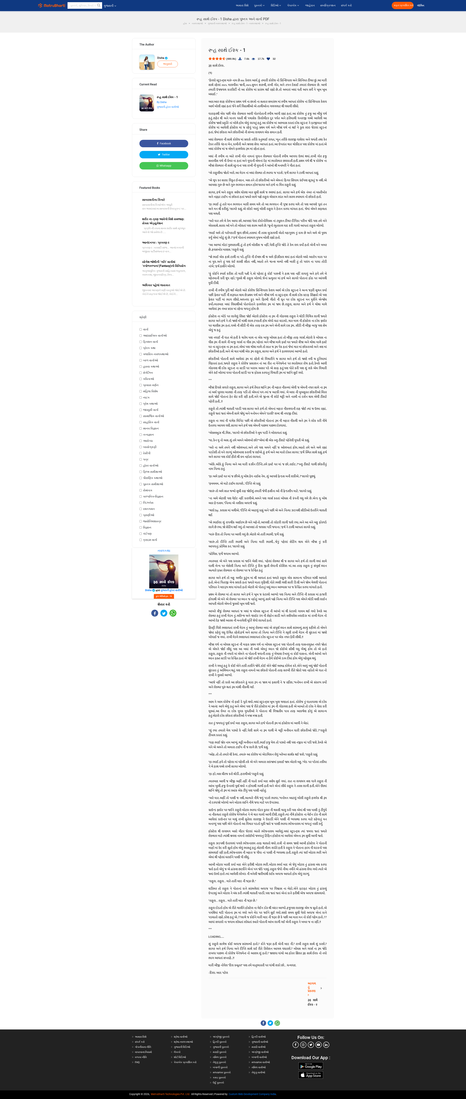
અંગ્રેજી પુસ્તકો (221, 1036)
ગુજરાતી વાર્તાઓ (260, 1041)
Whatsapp (165, 165)
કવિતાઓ (148, 379)
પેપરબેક (292, 5)
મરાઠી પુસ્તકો (219, 1052)
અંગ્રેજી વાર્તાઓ (260, 1052)
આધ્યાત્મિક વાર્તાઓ (155, 335)
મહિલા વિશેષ (150, 391)
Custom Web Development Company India (252, 1094)
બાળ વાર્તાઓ (150, 360)
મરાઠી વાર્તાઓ (259, 1046)
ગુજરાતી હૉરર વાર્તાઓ (168, 106)
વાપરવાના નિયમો (144, 1052)
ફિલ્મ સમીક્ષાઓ (152, 471)
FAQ (137, 1062)
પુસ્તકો (258, 5)
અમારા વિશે (242, 5)
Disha (161, 58)
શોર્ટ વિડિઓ (180, 1057)
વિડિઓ (275, 5)
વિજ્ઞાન (147, 527)
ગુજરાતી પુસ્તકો (221, 1046)
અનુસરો (167, 64)
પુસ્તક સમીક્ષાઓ (153, 484)
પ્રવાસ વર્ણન (151, 385)
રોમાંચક (147, 490)
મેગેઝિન (148, 372)
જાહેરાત (310, 5)
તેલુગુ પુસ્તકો (219, 1062)
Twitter (165, 154)
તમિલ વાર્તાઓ (259, 1067)
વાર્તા (145, 329)
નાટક (146, 397)
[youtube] (318, 1045)
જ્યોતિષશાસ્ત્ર (152, 521)
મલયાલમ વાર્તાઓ (261, 1062)
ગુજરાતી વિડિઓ (182, 1046)
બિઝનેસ (148, 502)
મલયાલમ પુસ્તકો (222, 1072)
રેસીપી (147, 453)
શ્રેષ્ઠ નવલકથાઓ (183, 1041)
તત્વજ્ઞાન (148, 434)
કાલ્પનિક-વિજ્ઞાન (153, 496)
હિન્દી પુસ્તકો (220, 1041)
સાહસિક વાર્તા (151, 422)
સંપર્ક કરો (346, 5)
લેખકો (177, 1052)
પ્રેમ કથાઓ (150, 403)
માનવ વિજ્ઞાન (151, 428)
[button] (99, 5)
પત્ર (145, 459)
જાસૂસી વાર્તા (150, 410)
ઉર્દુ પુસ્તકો (218, 1082)
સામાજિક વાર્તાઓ (153, 416)
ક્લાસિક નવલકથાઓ (155, 354)
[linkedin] (326, 1045)
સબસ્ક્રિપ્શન (327, 5)
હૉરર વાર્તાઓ (150, 465)
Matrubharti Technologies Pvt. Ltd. (171, 1094)
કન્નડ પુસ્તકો (219, 1077)
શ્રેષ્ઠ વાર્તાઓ (180, 1036)
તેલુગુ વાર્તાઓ (258, 1072)
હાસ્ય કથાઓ (151, 366)
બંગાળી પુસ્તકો (220, 1067)
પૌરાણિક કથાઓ (152, 478)
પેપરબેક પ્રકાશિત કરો (185, 1062)
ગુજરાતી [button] (109, 5)
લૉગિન (421, 5)
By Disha (162, 102)
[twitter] (311, 1045)
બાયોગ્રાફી (150, 447)
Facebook (165, 143)
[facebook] (296, 1045)
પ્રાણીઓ (148, 515)
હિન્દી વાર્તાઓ (259, 1036)
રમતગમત (149, 509)
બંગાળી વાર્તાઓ (259, 1057)
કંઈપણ (147, 533)
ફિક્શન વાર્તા (150, 342)
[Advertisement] (164, 648)
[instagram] (303, 1045)
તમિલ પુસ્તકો (220, 1057)
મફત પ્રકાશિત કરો (404, 5)
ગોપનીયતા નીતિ (143, 1046)
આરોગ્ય (148, 441)
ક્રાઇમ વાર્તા (150, 540)
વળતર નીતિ (141, 1057)
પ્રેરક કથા (149, 348)
